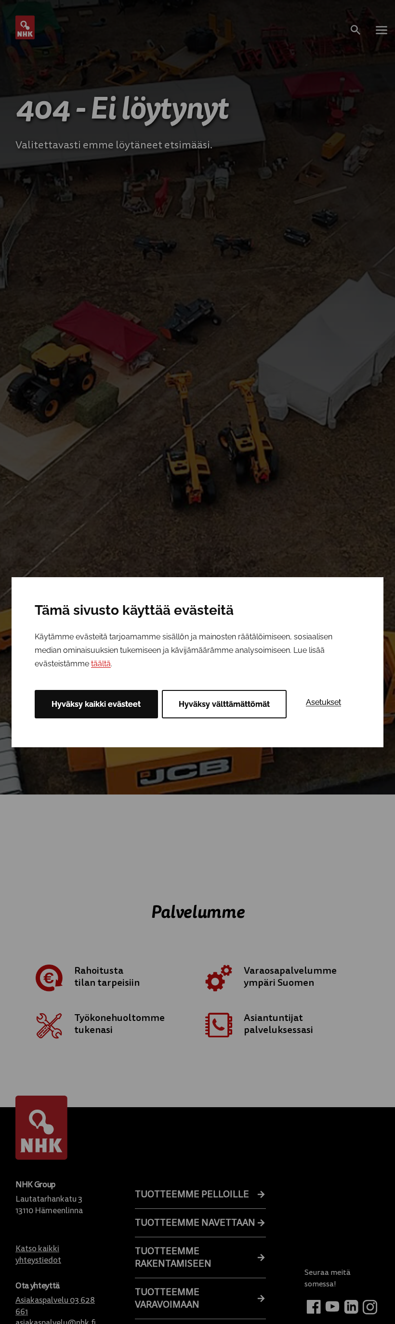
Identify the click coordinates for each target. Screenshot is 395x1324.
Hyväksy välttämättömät (224, 704)
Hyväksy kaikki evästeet (96, 704)
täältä (101, 663)
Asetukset (323, 702)
